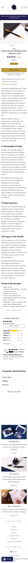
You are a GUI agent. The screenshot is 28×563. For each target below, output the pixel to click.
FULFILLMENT (7, 377)
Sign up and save (14, 547)
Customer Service (14, 535)
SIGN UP (14, 453)
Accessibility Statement (14, 541)
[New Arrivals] (14, 464)
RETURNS (5, 385)
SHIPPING (5, 381)
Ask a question (14, 310)
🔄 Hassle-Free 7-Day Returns (9, 81)
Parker (14, 48)
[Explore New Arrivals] (14, 17)
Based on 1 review (8, 323)
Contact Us (14, 515)
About (14, 527)
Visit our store (13, 521)
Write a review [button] (14, 326)
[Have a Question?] (14, 497)
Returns (14, 533)
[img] (13, 349)
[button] (11, 57)
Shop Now (14, 485)
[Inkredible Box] (14, 432)
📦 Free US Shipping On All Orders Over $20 (13, 79)
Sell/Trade (14, 530)
